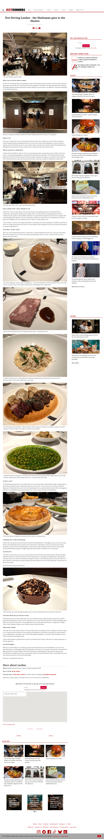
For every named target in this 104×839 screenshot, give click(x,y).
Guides (56, 10)
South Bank (40, 728)
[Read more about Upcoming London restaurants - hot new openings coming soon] (74, 66)
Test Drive (30, 728)
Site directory (54, 827)
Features (45, 824)
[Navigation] (3, 10)
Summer (71, 10)
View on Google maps (9, 724)
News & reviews (38, 10)
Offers (49, 10)
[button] (31, 28)
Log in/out (73, 827)
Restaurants (53, 824)
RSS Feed (45, 827)
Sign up (43, 687)
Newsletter (79, 10)
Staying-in (62, 824)
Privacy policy (64, 827)
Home (29, 10)
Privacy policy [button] (64, 836)
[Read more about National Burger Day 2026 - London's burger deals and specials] (34, 751)
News (40, 824)
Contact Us (38, 827)
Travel (64, 10)
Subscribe (86, 46)
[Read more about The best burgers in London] (55, 751)
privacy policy (42, 689)
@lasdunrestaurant (49, 674)
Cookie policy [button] (56, 836)
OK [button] (99, 836)
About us (30, 827)
